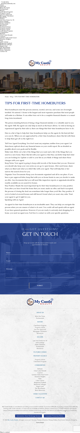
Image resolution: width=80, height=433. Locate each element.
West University (5, 49)
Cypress (2, 36)
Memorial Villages (6, 44)
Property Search (5, 28)
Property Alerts (5, 13)
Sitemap (34, 420)
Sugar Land (3, 46)
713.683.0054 (63, 408)
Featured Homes (5, 27)
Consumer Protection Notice (54, 416)
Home (2, 5)
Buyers (2, 10)
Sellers (2, 19)
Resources (3, 17)
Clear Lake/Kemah (6, 35)
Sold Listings (4, 21)
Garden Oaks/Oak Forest (8, 38)
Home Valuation (5, 23)
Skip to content (5, 432)
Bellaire (2, 34)
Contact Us (3, 51)
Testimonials (4, 9)
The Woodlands (5, 47)
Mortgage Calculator (7, 16)
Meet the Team (5, 8)
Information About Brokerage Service (28, 416)
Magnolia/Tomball (6, 43)
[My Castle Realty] (40, 63)
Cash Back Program (6, 12)
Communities (4, 32)
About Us (3, 6)
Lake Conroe (4, 42)
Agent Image (40, 422)
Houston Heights (5, 39)
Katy (1, 40)
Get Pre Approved (6, 14)
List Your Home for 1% (7, 20)
